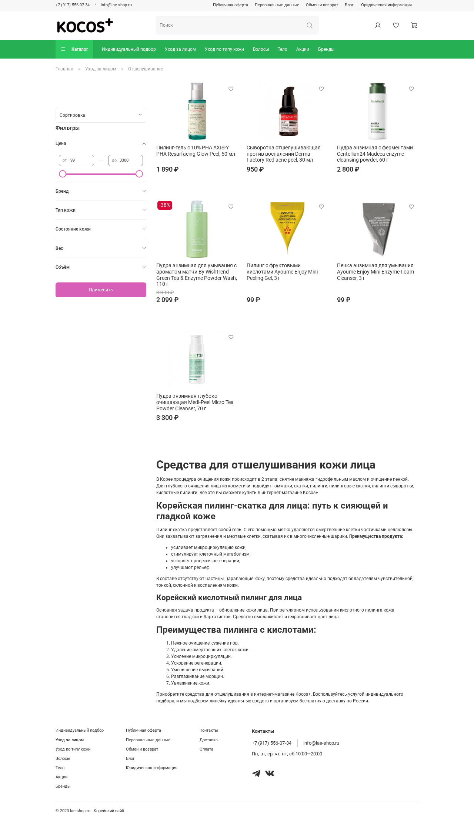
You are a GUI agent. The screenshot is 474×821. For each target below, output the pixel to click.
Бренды (326, 49)
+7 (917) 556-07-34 (73, 5)
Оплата (206, 749)
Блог (349, 5)
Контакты (209, 730)
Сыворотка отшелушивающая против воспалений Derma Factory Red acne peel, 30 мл (284, 154)
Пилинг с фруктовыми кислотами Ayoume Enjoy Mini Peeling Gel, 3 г (282, 271)
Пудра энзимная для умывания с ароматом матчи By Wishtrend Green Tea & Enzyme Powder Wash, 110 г (196, 274)
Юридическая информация (386, 5)
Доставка (209, 740)
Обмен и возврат (322, 5)
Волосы (261, 49)
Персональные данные (277, 5)
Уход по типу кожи (224, 49)
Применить (101, 289)
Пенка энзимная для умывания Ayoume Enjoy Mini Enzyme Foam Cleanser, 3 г (375, 271)
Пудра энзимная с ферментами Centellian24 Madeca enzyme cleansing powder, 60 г (375, 154)
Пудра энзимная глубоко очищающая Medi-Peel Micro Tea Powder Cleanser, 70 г (195, 402)
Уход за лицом (180, 49)
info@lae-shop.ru (116, 5)
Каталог (79, 49)
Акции (302, 49)
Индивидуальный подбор (129, 49)
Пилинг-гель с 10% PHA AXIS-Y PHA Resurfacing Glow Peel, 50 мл (195, 151)
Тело (282, 49)
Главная (64, 69)
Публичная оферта (230, 5)
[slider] (62, 173)
